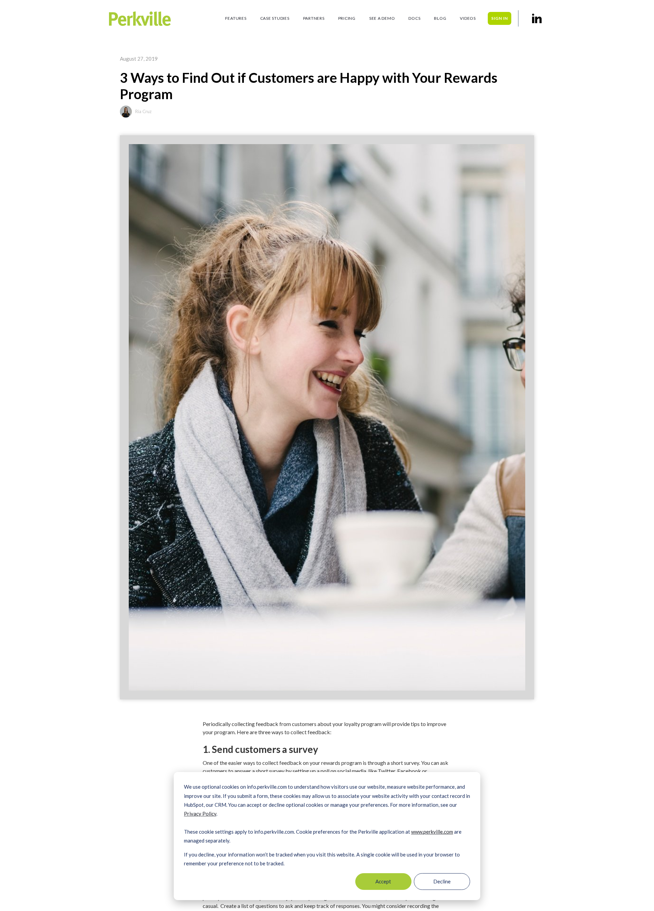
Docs (414, 18)
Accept (383, 881)
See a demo (382, 18)
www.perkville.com (432, 832)
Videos (468, 18)
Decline (442, 881)
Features (236, 18)
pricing (347, 18)
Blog (440, 18)
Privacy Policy (200, 813)
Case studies (275, 18)
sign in (499, 18)
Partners (314, 18)
